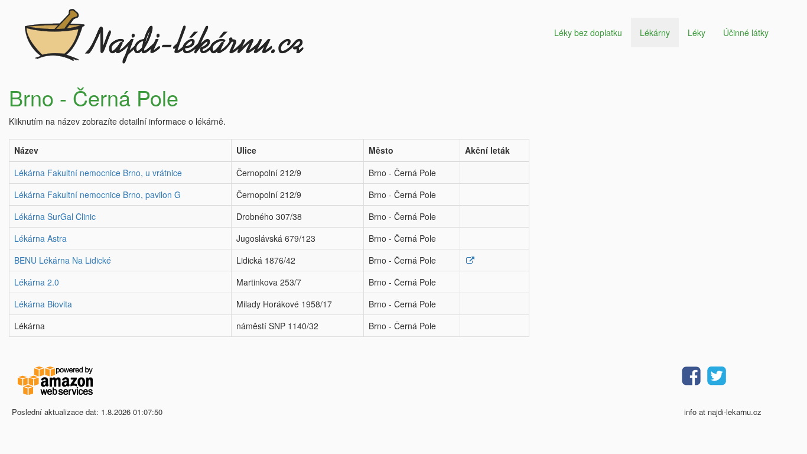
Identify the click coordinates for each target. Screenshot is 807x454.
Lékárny (655, 32)
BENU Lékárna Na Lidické (62, 260)
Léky (696, 32)
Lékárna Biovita (43, 304)
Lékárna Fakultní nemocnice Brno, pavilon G (97, 194)
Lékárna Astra (40, 238)
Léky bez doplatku (588, 32)
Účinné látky (746, 32)
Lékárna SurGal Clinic (55, 216)
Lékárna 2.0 (36, 282)
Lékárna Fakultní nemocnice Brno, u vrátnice (98, 173)
